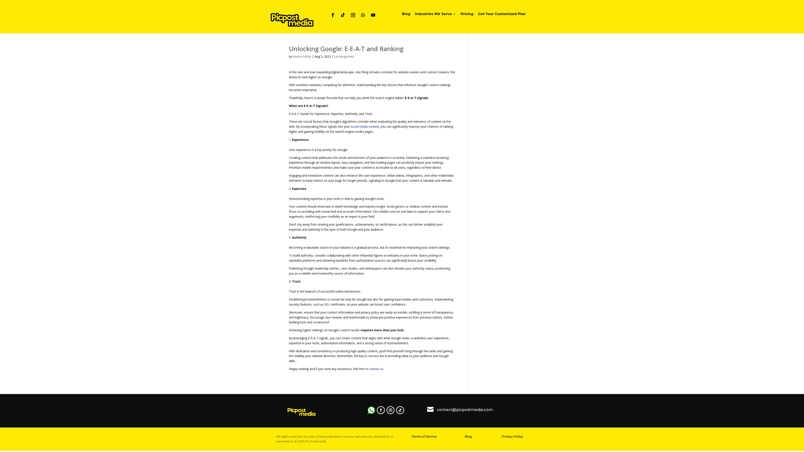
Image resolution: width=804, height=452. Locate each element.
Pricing (467, 14)
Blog (406, 14)
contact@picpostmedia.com (465, 409)
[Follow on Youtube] (373, 15)
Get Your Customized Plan (502, 14)
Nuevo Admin (302, 56)
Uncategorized (344, 56)
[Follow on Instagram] (353, 15)
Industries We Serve (433, 14)
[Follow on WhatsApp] (363, 15)
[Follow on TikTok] (343, 15)
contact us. (376, 369)
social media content (365, 126)
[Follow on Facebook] (333, 15)
